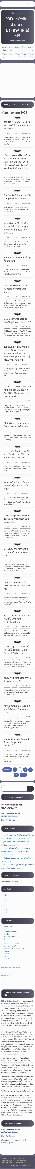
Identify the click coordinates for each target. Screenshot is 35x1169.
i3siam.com (5, 976)
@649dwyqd (10, 820)
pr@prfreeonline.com (10, 816)
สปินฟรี (3, 984)
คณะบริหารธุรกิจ (21, 1140)
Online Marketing (10, 931)
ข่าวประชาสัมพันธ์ (10, 936)
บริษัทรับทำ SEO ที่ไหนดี (12, 944)
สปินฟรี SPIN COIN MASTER (14, 949)
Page (10, 1158)
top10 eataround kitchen (10, 968)
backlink (4, 1158)
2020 (5, 909)
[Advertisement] (17, 80)
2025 (13, 104)
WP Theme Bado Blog (27, 1165)
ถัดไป (23, 775)
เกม (5, 956)
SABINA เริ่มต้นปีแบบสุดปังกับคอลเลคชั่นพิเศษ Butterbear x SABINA (17, 125)
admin (8, 133)
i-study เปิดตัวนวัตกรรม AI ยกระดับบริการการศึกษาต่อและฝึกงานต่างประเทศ (16, 454)
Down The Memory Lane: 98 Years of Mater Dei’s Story (16, 288)
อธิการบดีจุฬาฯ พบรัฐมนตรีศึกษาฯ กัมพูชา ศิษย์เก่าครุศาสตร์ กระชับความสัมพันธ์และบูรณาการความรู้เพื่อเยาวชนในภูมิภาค (17, 353)
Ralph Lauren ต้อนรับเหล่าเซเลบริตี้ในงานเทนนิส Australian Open (17, 618)
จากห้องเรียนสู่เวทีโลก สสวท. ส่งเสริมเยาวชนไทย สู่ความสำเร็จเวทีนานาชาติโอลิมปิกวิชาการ (15, 851)
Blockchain (8, 927)
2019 (5, 912)
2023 (5, 902)
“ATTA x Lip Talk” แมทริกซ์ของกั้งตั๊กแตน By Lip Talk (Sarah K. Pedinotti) (16, 650)
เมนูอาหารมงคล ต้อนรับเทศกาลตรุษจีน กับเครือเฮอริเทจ (17, 585)
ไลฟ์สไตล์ (7, 958)
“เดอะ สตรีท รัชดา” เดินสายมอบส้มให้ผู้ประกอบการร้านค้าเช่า (16, 485)
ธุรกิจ (5, 941)
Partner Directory (19, 1158)
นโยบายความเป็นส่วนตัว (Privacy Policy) (13, 1162)
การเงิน (6, 934)
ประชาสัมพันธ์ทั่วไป (10, 946)
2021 (5, 907)
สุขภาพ (6, 951)
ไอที (5, 961)
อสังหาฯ (6, 953)
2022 (5, 905)
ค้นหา (3, 785)
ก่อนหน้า (7, 770)
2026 (5, 895)
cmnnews (5, 1142)
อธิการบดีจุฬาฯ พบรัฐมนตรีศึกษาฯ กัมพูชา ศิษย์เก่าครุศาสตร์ (16, 742)
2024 (5, 900)
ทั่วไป (5, 939)
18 (16, 775)
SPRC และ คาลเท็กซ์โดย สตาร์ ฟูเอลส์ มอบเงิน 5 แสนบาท (16, 552)
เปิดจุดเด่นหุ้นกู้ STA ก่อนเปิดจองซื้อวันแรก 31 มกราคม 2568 (17, 709)
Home (6, 104)
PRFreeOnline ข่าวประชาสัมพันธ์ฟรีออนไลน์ (14, 1160)
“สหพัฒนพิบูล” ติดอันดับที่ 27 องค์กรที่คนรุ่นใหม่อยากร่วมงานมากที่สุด (17, 518)
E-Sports (7, 929)
